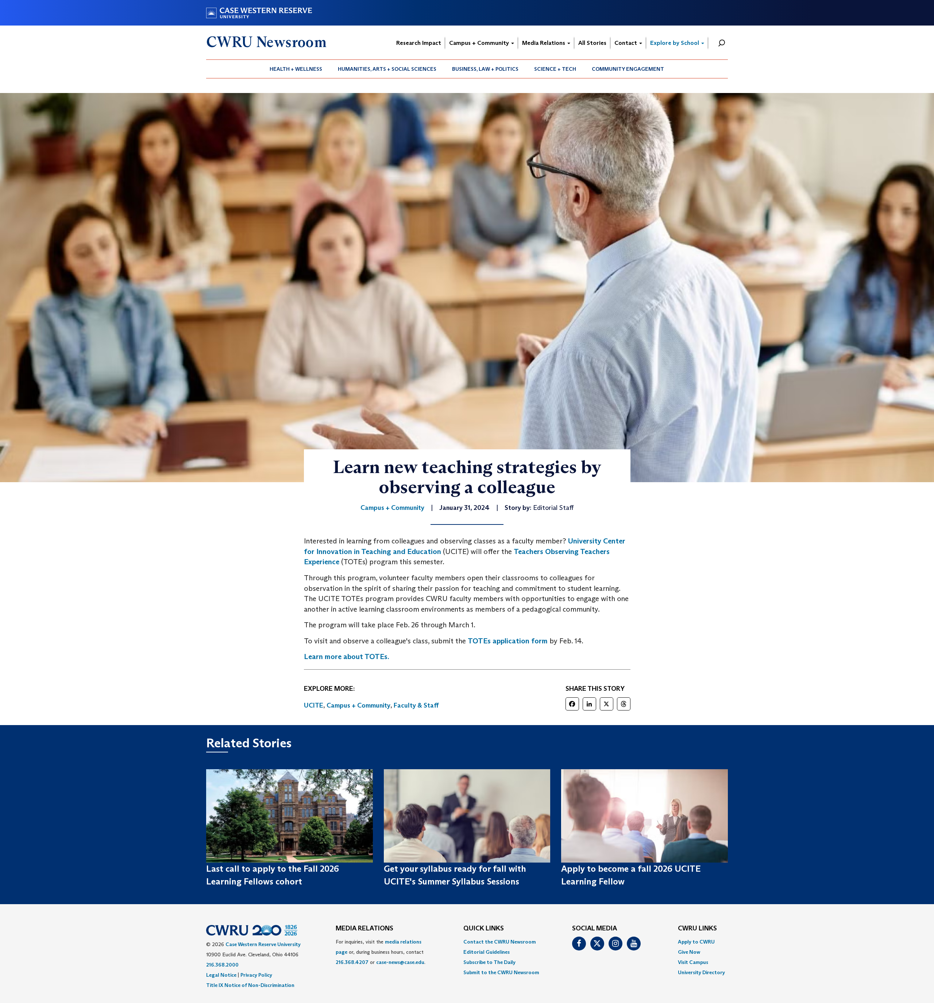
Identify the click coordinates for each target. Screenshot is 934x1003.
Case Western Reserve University (263, 944)
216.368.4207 (352, 962)
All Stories (592, 42)
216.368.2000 (222, 964)
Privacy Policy (256, 975)
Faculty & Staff (416, 705)
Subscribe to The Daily (489, 962)
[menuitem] (296, 69)
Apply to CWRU (696, 941)
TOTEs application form (508, 640)
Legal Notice (221, 975)
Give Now (689, 952)
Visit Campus (693, 962)
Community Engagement (628, 69)
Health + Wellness (296, 69)
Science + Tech (555, 69)
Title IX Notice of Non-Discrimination (250, 985)
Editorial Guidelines (486, 952)
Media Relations (544, 42)
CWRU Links (697, 928)
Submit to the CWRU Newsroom (501, 972)
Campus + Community (479, 42)
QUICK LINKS (483, 928)
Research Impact (418, 42)
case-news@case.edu (400, 962)
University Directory (701, 972)
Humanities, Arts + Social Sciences (387, 69)
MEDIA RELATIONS (364, 928)
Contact (626, 42)
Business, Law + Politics (485, 69)
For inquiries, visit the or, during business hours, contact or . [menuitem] (380, 951)
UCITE (313, 705)
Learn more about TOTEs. (346, 656)
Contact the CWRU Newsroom (499, 941)
